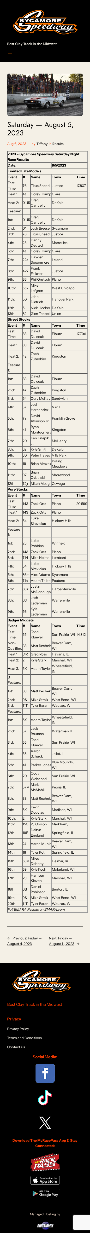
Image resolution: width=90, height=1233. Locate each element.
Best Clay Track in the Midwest (32, 44)
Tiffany (42, 144)
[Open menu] (10, 54)
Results (58, 144)
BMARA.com (54, 909)
